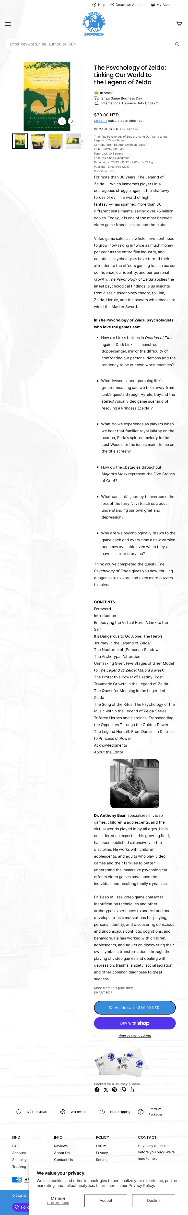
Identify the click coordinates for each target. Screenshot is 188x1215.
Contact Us (63, 1160)
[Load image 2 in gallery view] (38, 141)
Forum (101, 1146)
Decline (154, 1200)
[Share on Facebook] (97, 1090)
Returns (102, 1160)
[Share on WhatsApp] (123, 1090)
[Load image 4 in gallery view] (73, 141)
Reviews (61, 1146)
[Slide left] (62, 121)
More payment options (135, 1035)
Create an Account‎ (130, 5)
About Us (62, 1153)
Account (19, 1153)
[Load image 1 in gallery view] (20, 141)
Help (101, 5)
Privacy (102, 1153)
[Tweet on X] (106, 1090)
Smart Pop (103, 992)
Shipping (100, 120)
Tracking (19, 1166)
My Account (166, 5)
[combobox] (94, 44)
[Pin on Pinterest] (114, 1090)
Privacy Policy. (142, 1185)
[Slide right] (72, 121)
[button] (7, 24)
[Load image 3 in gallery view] (55, 141)
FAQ (15, 1146)
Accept (106, 1200)
